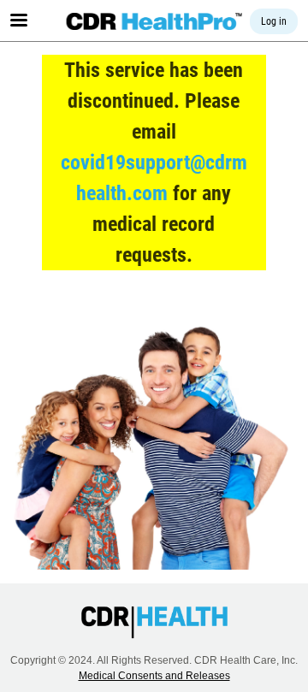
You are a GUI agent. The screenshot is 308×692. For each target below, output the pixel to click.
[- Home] (154, 21)
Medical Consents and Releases (154, 676)
